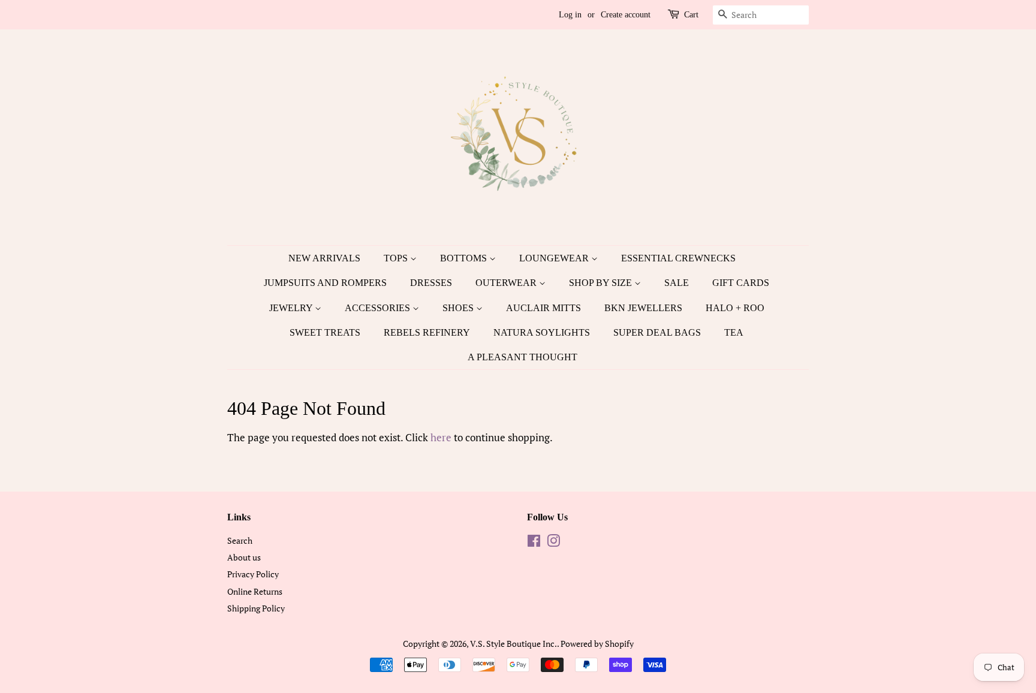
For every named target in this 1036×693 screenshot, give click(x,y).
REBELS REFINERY (427, 332)
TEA (733, 332)
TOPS (397, 258)
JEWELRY (292, 308)
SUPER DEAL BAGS (657, 332)
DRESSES (431, 283)
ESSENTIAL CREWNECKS (678, 258)
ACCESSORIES (378, 308)
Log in (570, 14)
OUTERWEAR (507, 283)
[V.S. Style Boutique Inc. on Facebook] (534, 543)
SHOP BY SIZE (601, 283)
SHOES (459, 308)
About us (244, 557)
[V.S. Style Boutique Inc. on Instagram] (553, 543)
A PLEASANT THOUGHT (522, 357)
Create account (625, 14)
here (440, 437)
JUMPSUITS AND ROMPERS (325, 283)
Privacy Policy (253, 574)
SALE (676, 283)
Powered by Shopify (597, 643)
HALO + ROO (735, 308)
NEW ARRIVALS (324, 258)
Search (239, 540)
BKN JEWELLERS (643, 308)
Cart (691, 14)
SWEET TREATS (325, 332)
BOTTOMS (464, 258)
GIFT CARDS (740, 283)
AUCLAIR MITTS (543, 308)
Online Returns (254, 591)
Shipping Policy (256, 608)
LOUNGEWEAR (555, 258)
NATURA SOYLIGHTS (541, 332)
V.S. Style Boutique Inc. (513, 643)
